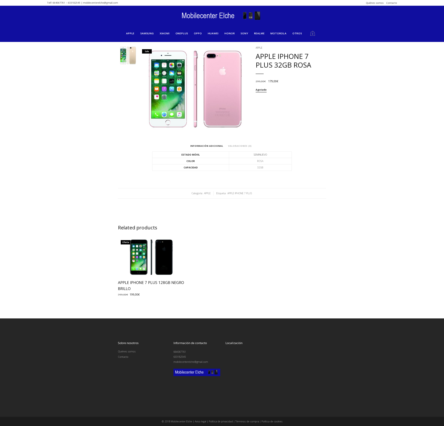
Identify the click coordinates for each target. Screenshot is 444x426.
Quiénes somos (375, 3)
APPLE (259, 47)
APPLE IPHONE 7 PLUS (239, 193)
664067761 (179, 351)
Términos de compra (247, 421)
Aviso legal (200, 421)
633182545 (179, 356)
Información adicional (206, 145)
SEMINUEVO (260, 154)
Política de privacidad (221, 421)
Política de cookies (272, 421)
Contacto (391, 3)
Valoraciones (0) (239, 145)
